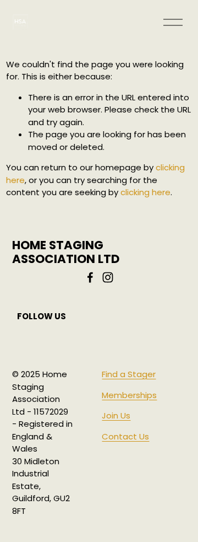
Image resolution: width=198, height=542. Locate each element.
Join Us (116, 415)
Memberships (129, 395)
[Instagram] (107, 277)
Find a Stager (129, 374)
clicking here (145, 192)
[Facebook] (90, 277)
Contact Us (125, 436)
